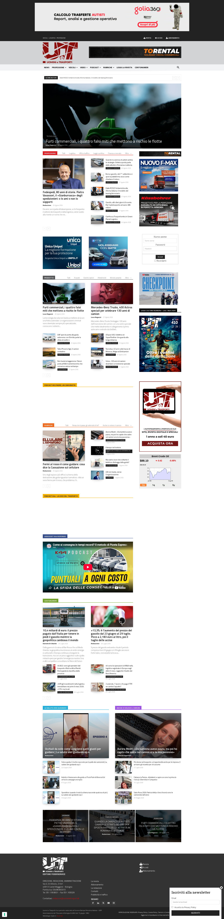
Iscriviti (195, 913)
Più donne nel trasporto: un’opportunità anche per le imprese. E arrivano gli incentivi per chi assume (157, 763)
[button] (178, 67)
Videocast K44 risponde (55, 536)
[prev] (174, 77)
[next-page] (48, 228)
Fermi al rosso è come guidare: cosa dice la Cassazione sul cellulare (64, 465)
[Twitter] (103, 903)
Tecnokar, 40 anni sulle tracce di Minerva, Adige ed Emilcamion (118, 350)
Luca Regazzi (48, 314)
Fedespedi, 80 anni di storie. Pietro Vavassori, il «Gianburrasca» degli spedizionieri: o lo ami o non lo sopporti (63, 197)
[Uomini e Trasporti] (66, 52)
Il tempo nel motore (113, 447)
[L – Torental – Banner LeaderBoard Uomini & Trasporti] (135, 57)
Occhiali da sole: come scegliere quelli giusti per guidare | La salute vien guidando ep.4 (73, 750)
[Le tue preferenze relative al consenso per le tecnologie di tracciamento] (4, 914)
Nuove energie (97, 626)
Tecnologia (47, 303)
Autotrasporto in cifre (66, 677)
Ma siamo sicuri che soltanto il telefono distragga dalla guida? (117, 461)
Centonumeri (50, 600)
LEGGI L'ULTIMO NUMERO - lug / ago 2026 (158, 310)
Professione (50, 153)
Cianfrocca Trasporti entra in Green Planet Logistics (119, 217)
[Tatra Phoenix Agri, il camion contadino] (49, 352)
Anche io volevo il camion (112, 425)
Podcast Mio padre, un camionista (59, 385)
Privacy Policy (190, 907)
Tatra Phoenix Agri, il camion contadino (68, 350)
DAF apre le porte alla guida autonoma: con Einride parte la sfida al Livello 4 (69, 337)
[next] (178, 77)
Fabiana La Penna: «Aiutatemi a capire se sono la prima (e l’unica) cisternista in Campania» (155, 778)
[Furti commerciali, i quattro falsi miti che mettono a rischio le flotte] (64, 293)
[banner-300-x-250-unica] (62, 268)
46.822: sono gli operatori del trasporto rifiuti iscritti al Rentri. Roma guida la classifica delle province (69, 669)
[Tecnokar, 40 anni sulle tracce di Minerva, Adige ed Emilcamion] (97, 352)
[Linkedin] (98, 903)
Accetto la (185, 907)
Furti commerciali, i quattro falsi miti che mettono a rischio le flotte (63, 309)
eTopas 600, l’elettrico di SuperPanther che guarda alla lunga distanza (117, 337)
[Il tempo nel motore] (97, 450)
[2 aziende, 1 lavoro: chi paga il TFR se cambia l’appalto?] (97, 687)
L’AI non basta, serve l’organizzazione (113, 473)
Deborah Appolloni (124, 755)
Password (160, 244)
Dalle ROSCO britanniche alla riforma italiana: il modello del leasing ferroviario (117, 191)
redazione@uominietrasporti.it (66, 898)
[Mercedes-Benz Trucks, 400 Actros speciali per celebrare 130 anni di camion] (112, 293)
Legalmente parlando (51, 460)
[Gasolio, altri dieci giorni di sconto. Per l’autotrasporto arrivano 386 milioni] (97, 205)
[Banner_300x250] (108, 268)
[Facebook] (93, 903)
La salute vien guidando (55, 708)
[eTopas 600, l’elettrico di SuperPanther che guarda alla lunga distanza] (97, 337)
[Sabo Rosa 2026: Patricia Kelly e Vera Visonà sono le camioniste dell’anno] (123, 797)
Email (174, 898)
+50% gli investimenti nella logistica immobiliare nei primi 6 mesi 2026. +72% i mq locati (70, 686)
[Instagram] (114, 903)
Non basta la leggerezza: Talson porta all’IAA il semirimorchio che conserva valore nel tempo (69, 364)
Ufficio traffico (84, 153)
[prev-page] (44, 228)
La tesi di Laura (111, 465)
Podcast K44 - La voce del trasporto (61, 496)
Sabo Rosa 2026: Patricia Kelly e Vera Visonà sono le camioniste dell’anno (153, 793)
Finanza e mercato (114, 153)
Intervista (47, 188)
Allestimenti (102, 277)
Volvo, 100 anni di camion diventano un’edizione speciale (118, 362)
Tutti (63, 153)
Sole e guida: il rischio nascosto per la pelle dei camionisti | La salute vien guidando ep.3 (84, 763)
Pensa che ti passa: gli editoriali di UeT (85, 425)
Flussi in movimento (65, 692)
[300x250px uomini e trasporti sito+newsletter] (158, 190)
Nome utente (160, 236)
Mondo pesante (115, 277)
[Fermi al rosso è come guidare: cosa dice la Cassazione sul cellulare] (64, 446)
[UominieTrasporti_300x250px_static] (158, 225)
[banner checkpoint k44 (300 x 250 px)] (158, 303)
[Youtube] (108, 903)
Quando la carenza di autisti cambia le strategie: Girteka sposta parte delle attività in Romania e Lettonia (119, 162)
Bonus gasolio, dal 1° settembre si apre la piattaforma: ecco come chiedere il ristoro (111, 138)
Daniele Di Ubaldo (50, 643)
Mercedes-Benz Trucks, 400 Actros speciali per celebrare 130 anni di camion (111, 310)
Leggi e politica (53, 132)
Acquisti (77, 277)
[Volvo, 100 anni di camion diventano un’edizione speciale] (97, 364)
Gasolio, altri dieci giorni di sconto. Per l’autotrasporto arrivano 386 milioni (85, 77)
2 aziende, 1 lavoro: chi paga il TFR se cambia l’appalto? (119, 685)
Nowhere (60, 916)
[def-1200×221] (112, 30)
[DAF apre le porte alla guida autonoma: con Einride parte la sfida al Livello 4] (49, 337)
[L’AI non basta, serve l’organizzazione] (97, 475)
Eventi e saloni (89, 277)
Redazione (50, 145)
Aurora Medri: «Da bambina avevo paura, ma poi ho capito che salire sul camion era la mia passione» (119, 434)
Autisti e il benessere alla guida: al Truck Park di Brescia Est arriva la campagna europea (83, 778)
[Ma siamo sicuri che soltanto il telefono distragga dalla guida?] (97, 462)
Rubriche (48, 425)
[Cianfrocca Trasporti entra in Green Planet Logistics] (97, 219)
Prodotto (49, 277)
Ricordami (161, 260)
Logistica (72, 153)
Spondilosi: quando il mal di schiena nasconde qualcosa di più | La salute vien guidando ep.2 (84, 793)
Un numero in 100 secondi (115, 690)
